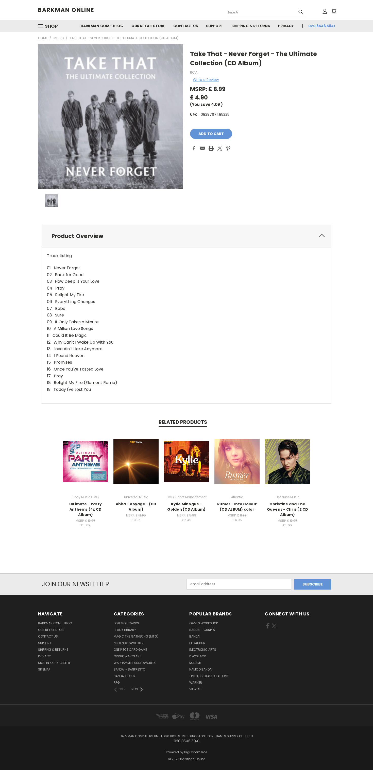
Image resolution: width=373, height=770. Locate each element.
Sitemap (44, 669)
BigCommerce (195, 752)
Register (63, 663)
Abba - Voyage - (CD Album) (136, 506)
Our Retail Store (148, 25)
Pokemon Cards (126, 623)
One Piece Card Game (130, 649)
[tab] (186, 236)
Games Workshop (203, 623)
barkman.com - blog (102, 25)
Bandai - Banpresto (129, 669)
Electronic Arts (202, 649)
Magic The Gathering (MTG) (136, 636)
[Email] (202, 148)
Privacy (286, 25)
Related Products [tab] (183, 422)
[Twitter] (219, 148)
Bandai (194, 636)
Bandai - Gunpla (202, 630)
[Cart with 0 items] (333, 11)
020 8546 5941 (321, 25)
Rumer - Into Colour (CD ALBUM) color (237, 506)
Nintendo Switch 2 (129, 643)
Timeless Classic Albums (209, 676)
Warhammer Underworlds (135, 663)
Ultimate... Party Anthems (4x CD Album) (85, 509)
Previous (359, 754)
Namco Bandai (200, 669)
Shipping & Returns (250, 25)
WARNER (195, 682)
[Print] (211, 148)
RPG (117, 682)
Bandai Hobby (124, 676)
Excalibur (197, 643)
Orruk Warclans (128, 656)
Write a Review (206, 79)
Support (214, 25)
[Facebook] (193, 148)
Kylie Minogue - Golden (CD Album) (186, 506)
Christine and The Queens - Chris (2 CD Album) (287, 509)
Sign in (44, 663)
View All (195, 689)
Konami (195, 663)
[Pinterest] (228, 148)
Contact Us (185, 25)
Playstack (197, 656)
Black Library (125, 630)
